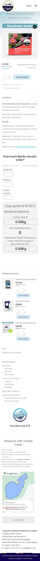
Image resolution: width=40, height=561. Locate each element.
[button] (35, 27)
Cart (28, 6)
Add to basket (22, 77)
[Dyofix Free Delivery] (20, 422)
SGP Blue (7, 372)
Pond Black (8, 369)
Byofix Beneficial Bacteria (26, 146)
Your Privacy (28, 558)
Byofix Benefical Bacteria (11, 395)
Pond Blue (8, 387)
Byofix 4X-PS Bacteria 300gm (26, 279)
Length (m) (7, 169)
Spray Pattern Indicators (11, 391)
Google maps (18, 520)
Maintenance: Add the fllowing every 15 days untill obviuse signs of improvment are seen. (20, 241)
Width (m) (7, 180)
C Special (7, 381)
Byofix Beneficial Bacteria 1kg (26, 323)
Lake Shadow (9, 384)
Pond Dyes (6, 366)
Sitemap (35, 556)
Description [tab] (6, 97)
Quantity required (20, 217)
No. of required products (20, 228)
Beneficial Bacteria (15, 85)
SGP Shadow (9, 374)
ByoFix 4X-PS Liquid (22, 301)
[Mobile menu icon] (36, 6)
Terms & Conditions (15, 558)
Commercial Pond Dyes (10, 378)
